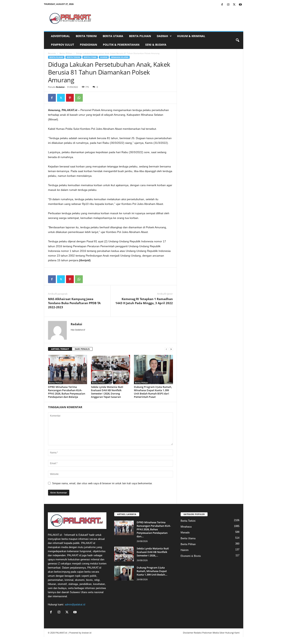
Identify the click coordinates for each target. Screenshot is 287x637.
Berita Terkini (86, 36)
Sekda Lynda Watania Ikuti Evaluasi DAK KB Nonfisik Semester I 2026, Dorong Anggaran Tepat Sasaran (107, 392)
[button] (237, 40)
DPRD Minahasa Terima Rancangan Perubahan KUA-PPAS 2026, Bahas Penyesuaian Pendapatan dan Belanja (66, 392)
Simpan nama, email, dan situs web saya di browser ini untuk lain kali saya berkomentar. (102, 483)
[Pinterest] (70, 98)
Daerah (162, 36)
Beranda (52, 53)
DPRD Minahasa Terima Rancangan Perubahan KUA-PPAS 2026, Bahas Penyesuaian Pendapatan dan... (154, 529)
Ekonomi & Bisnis (191, 555)
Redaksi (60, 86)
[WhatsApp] (79, 98)
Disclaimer (188, 632)
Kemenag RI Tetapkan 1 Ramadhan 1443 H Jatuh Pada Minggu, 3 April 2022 (144, 301)
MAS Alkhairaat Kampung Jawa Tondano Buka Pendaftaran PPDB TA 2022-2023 (74, 303)
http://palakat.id (78, 330)
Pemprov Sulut (62, 44)
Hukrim (103, 57)
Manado (185, 532)
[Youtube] (240, 5)
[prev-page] (166, 349)
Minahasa (186, 526)
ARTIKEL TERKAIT (60, 348)
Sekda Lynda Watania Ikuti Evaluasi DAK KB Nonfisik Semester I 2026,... (153, 552)
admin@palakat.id (75, 604)
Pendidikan (88, 44)
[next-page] (171, 349)
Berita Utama (113, 36)
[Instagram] (228, 5)
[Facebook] (222, 5)
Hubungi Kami (232, 632)
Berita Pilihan (140, 36)
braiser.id (86, 632)
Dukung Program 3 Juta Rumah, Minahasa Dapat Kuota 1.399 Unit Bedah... (152, 571)
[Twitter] (234, 5)
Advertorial (60, 36)
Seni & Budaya (155, 44)
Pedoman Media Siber (213, 632)
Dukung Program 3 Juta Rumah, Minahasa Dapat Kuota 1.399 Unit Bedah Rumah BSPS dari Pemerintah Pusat (153, 392)
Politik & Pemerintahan (121, 44)
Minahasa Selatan (119, 57)
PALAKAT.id (61, 632)
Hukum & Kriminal (191, 36)
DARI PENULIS (82, 348)
